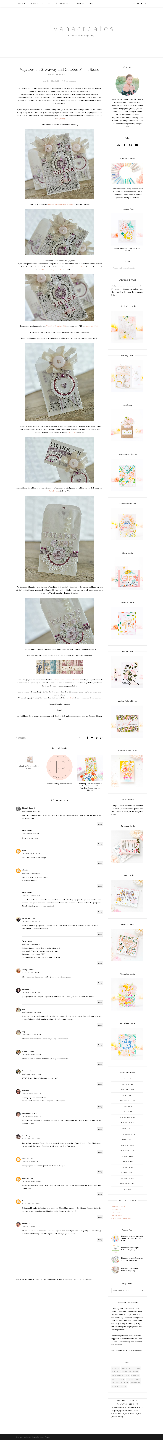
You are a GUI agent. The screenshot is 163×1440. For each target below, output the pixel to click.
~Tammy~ (26, 1223)
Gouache (135, 1375)
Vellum (115, 1386)
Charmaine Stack (29, 1113)
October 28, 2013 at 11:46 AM (31, 1204)
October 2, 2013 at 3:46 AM (31, 873)
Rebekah (25, 1091)
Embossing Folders (120, 1375)
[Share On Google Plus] (101, 738)
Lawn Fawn (127, 1112)
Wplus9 (127, 1189)
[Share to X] (92, 738)
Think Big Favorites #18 (56, 326)
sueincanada (27, 1159)
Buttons (116, 1372)
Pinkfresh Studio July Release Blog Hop (129, 1269)
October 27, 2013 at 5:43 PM (31, 1094)
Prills (137, 1379)
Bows (124, 1368)
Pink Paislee (127, 1128)
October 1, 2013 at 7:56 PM (31, 853)
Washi (123, 1386)
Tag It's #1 (71, 432)
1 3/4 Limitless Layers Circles (51, 270)
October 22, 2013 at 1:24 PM (31, 1074)
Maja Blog (70, 698)
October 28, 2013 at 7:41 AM (31, 1181)
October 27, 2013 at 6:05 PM (31, 1116)
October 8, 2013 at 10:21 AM (31, 992)
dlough (25, 870)
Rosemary (26, 989)
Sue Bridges (27, 1136)
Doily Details (54, 491)
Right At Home (127, 1145)
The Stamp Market (127, 1173)
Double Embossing (130, 1372)
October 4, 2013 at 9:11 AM (30, 973)
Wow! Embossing (127, 1184)
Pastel (130, 1379)
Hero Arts (127, 1106)
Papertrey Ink (127, 1123)
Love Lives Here (79, 267)
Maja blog (61, 118)
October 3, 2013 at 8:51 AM (31, 921)
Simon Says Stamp (127, 1150)
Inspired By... (116, 1209)
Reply (100, 824)
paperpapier (27, 1178)
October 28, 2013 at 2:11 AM (31, 1139)
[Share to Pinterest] (96, 738)
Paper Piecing (118, 1379)
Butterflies (134, 1368)
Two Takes (115, 1212)
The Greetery (127, 1161)
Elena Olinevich (29, 808)
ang (23, 1009)
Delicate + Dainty (118, 1206)
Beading (115, 1368)
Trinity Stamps (127, 1178)
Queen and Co (127, 1139)
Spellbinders (127, 1156)
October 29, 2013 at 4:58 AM (31, 1227)
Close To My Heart (127, 1090)
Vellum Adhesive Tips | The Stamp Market (127, 249)
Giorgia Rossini (28, 969)
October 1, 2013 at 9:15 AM (30, 834)
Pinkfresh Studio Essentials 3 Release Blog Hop (132, 1259)
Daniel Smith (127, 1095)
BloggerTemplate (45, 1437)
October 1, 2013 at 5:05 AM (31, 811)
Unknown (26, 1201)
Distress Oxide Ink (127, 1101)
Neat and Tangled (127, 1117)
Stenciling (135, 1383)
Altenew (127, 1079)
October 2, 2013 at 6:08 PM (31, 896)
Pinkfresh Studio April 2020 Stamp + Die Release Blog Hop (132, 1238)
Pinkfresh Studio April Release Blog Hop (130, 1249)
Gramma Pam (28, 1051)
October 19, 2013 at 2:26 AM (31, 1012)
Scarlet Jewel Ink (91, 326)
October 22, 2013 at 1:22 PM (31, 1054)
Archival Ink (127, 1084)
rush (24, 850)
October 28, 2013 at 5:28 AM (31, 1162)
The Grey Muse (127, 1167)
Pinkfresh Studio (127, 1134)
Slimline (124, 1383)
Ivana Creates (26, 1437)
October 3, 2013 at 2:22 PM (31, 944)
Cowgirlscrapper (29, 918)
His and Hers (116, 1215)
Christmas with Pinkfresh (121, 1218)
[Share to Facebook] (87, 738)
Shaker (115, 1383)
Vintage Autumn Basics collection (61, 204)
